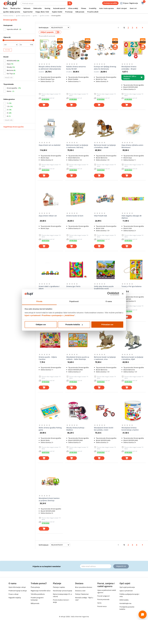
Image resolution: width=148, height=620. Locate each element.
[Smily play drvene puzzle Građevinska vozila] (105, 269)
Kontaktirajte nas (125, 603)
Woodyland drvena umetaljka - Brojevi (128, 67)
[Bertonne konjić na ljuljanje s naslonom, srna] (105, 340)
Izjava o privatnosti (126, 591)
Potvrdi (7, 50)
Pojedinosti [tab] (74, 301)
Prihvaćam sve (107, 324)
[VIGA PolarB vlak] (105, 198)
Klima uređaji (73, 8)
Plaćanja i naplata (59, 587)
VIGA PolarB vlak (100, 216)
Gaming (47, 8)
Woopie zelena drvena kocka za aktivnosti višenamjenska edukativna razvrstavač (50, 67)
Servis (99, 603)
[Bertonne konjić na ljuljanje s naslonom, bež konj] (78, 128)
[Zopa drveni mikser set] (50, 198)
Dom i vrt (133, 8)
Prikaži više (9, 77)
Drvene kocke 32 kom (74, 216)
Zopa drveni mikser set (48, 216)
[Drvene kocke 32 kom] (78, 198)
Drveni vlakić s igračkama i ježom (49, 287)
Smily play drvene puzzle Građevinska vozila (104, 287)
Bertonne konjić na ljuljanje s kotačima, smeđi (105, 146)
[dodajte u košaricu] (44, 105)
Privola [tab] (39, 301)
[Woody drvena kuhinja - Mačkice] (78, 410)
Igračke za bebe (44, 15)
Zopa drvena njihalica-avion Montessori (132, 146)
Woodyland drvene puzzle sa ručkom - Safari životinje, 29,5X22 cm (77, 358)
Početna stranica (8, 15)
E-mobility (92, 8)
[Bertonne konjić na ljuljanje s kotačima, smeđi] (105, 128)
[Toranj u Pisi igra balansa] (133, 269)
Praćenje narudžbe (110, 3)
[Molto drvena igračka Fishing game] (50, 410)
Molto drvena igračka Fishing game (50, 429)
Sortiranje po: (44, 27)
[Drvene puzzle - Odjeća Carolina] (50, 340)
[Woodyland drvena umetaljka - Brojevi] (133, 49)
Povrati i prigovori (103, 596)
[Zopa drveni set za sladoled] (50, 128)
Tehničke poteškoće (38, 594)
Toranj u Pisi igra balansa (131, 286)
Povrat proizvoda (103, 599)
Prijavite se (121, 566)
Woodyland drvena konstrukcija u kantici (130, 429)
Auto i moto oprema (106, 8)
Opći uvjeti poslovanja (127, 587)
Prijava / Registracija (130, 3)
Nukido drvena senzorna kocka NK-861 (76, 67)
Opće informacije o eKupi (17, 587)
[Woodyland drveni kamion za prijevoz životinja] (50, 481)
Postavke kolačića (72, 324)
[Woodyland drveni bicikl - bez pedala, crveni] (105, 410)
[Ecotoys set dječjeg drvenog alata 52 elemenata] (105, 49)
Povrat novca (101, 606)
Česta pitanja (35, 587)
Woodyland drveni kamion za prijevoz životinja (49, 499)
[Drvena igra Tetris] (78, 269)
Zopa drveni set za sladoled (49, 145)
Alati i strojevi (122, 8)
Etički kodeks (124, 600)
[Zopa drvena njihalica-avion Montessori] (133, 128)
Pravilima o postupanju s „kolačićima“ (58, 315)
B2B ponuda (80, 12)
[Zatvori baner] (122, 294)
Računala (27, 8)
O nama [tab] (109, 301)
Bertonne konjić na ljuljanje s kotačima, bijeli (132, 358)
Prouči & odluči (92, 12)
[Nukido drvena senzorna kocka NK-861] (77, 49)
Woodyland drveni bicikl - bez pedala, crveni (104, 429)
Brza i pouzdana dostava (83, 587)
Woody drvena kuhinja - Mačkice (75, 429)
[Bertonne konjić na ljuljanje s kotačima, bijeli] (133, 340)
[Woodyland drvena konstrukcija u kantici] (133, 410)
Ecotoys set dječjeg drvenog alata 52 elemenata (105, 67)
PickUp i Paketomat (82, 594)
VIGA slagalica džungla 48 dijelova (131, 217)
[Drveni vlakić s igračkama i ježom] (50, 269)
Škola (5, 8)
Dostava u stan (80, 591)
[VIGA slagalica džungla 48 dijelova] (133, 198)
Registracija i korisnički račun (41, 591)
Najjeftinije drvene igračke (13, 127)
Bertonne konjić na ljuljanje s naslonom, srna (105, 358)
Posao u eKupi (13, 594)
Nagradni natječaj (15, 598)
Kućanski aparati (59, 8)
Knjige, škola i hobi (42, 12)
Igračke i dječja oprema (11, 12)
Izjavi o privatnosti (33, 315)
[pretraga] (70, 3)
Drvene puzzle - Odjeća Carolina (48, 358)
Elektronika (37, 8)
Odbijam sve (41, 324)
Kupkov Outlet (57, 12)
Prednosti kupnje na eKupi (18, 591)
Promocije (68, 12)
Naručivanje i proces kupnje (62, 591)
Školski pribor (15, 8)
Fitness (83, 8)
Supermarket (27, 12)
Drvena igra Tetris (73, 286)
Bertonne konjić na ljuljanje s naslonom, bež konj (77, 146)
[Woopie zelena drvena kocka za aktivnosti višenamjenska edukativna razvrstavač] (50, 49)
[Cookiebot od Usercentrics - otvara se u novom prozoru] (109, 294)
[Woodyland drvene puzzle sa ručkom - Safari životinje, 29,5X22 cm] (78, 340)
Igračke (35, 15)
